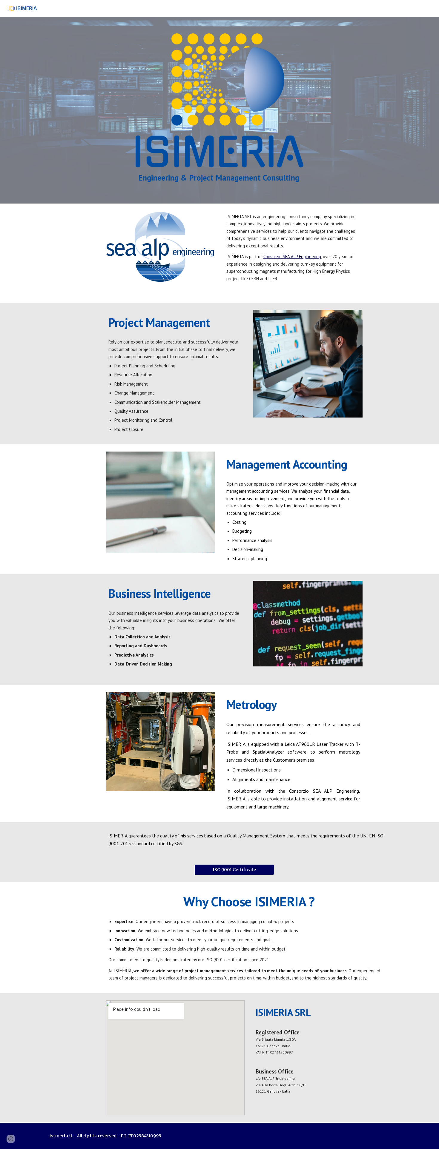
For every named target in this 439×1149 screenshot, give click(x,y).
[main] (219, 177)
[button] (11, 1139)
